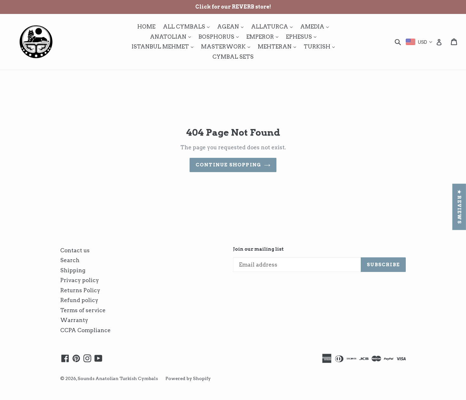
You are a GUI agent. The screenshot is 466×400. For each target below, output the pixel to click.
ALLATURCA (273, 26)
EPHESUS (303, 36)
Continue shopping (228, 165)
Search (70, 260)
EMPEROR (264, 36)
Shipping (72, 270)
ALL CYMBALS (188, 26)
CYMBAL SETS (233, 57)
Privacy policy (79, 280)
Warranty (74, 320)
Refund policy (79, 300)
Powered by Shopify (188, 378)
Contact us (75, 250)
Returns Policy (80, 290)
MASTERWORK (227, 46)
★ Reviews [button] (459, 207)
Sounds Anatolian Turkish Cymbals (118, 378)
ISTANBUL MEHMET (164, 46)
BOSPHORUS (220, 36)
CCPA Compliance (85, 330)
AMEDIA (316, 26)
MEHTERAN (278, 46)
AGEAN (232, 26)
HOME (146, 26)
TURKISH (321, 46)
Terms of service (83, 310)
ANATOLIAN (172, 36)
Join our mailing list (258, 249)
